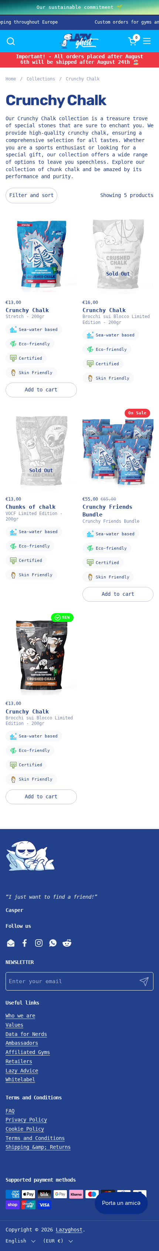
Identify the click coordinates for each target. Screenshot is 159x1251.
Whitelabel (20, 1079)
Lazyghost (69, 1230)
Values (14, 1025)
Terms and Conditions (35, 1138)
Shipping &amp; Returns (38, 1147)
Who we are (20, 1016)
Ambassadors (22, 1043)
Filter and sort (31, 195)
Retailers (19, 1061)
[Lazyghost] (79, 41)
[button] (10, 41)
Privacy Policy (26, 1120)
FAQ (10, 1111)
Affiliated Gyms (28, 1052)
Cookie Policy (25, 1129)
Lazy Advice (22, 1071)
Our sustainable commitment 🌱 (79, 7)
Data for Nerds (26, 1034)
